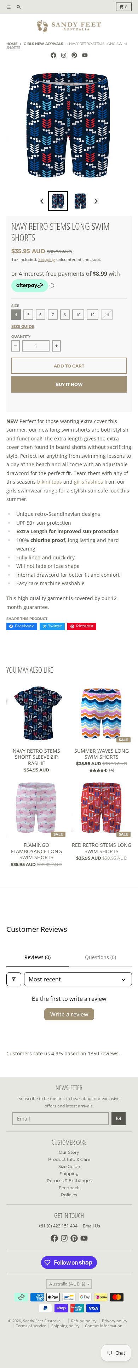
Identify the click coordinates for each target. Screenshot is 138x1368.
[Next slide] (95, 201)
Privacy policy (114, 1320)
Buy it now (69, 384)
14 (107, 314)
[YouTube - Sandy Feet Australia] (85, 55)
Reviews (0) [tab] (37, 957)
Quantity (20, 336)
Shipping (46, 259)
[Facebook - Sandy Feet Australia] (53, 55)
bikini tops (50, 481)
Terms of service (31, 1325)
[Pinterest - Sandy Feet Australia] (74, 55)
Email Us (91, 1226)
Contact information (103, 1325)
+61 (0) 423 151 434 (57, 1226)
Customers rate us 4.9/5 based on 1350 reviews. (63, 1053)
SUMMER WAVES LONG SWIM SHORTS (101, 754)
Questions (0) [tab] (100, 957)
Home (12, 44)
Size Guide (22, 326)
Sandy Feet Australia (42, 1320)
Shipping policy (65, 1325)
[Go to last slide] (42, 201)
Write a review (69, 1014)
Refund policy (84, 1320)
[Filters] (13, 979)
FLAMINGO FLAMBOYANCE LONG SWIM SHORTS (36, 851)
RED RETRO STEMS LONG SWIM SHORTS (101, 848)
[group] (58, 201)
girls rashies (88, 481)
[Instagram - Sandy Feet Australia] (64, 55)
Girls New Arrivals (43, 44)
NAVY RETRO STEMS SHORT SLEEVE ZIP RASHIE (36, 757)
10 (78, 314)
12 (92, 314)
